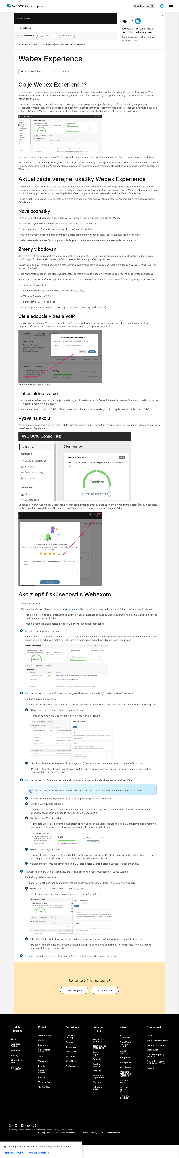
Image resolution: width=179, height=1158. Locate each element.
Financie (97, 1059)
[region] (41, 1149)
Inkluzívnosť (125, 1067)
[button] (161, 6)
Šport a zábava (96, 1065)
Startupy (97, 1082)
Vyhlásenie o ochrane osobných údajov (72, 1133)
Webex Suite (44, 1036)
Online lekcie (123, 1052)
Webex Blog (152, 1050)
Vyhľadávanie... (144, 6)
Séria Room (71, 1052)
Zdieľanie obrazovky (16, 1068)
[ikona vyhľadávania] (135, 6)
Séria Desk (70, 1047)
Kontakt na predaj (155, 1045)
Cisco (149, 1036)
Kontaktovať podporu (157, 1040)
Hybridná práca (97, 1088)
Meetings (15, 1051)
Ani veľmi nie (105, 990)
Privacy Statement (13, 1153)
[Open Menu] (170, 6)
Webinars (43, 1061)
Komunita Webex (124, 1081)
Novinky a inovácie (124, 1097)
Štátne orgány (96, 1054)
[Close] (78, 1144)
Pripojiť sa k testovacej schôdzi (125, 1044)
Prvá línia (97, 1071)
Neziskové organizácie (98, 1076)
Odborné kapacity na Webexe (157, 1055)
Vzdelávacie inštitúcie (99, 1040)
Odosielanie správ (17, 1061)
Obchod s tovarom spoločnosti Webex (156, 1062)
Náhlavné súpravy (70, 1036)
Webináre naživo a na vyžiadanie (125, 1074)
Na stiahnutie (124, 1036)
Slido (40, 1056)
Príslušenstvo (72, 1066)
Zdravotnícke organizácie (99, 1047)
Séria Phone (71, 1061)
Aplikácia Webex (15, 1045)
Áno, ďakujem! (74, 990)
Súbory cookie (97, 1133)
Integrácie (125, 1058)
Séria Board (71, 1056)
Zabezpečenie (45, 1082)
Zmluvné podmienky (45, 1133)
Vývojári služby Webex (124, 1089)
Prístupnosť (125, 1062)
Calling (14, 1055)
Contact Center (42, 1072)
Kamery (69, 1042)
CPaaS (41, 1077)
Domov (19, 19)
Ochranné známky (113, 1133)
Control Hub (44, 1087)
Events (41, 1066)
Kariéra (150, 1068)
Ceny (13, 1039)
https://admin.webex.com (63, 609)
